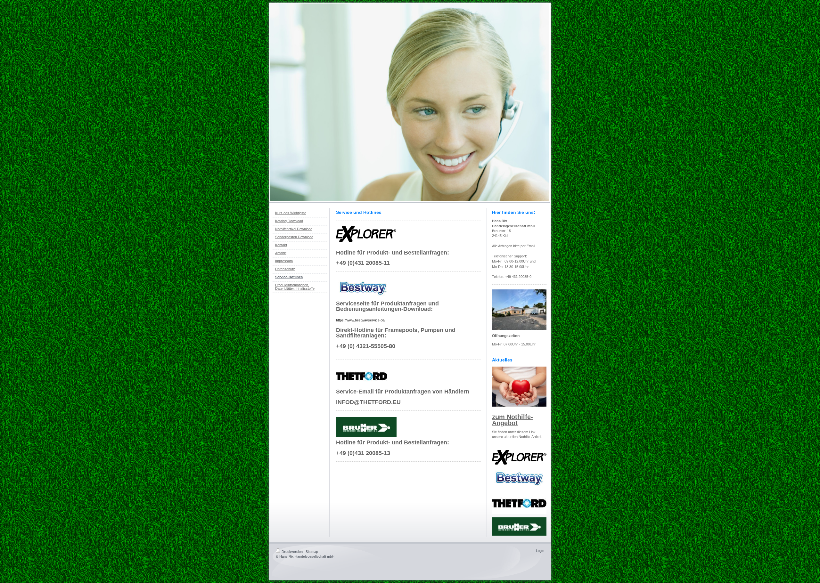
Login (540, 551)
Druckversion (292, 552)
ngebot (507, 422)
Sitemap (312, 552)
